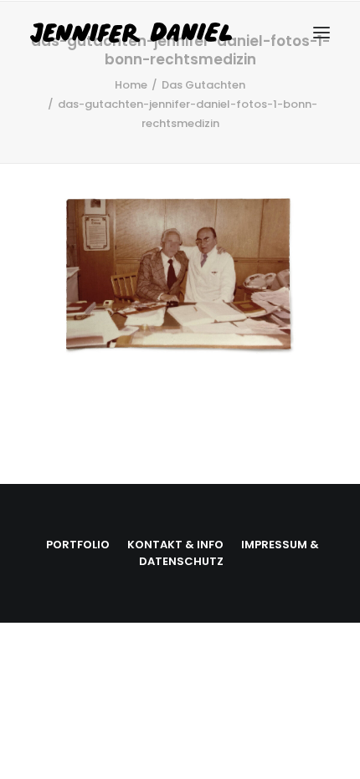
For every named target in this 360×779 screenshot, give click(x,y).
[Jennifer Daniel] (166, 33)
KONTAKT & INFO (175, 544)
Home (131, 85)
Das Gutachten (203, 85)
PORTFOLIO (78, 544)
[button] (321, 32)
